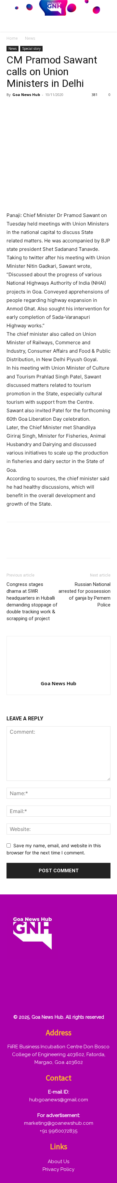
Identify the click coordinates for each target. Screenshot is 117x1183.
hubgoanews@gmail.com (58, 1100)
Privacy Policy (58, 1169)
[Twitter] (27, 109)
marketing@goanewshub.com (58, 1123)
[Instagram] (36, 976)
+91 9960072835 (58, 1131)
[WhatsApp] (57, 109)
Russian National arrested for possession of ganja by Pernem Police (84, 594)
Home (12, 38)
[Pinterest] (42, 109)
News (30, 38)
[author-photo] (58, 674)
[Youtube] (15, 997)
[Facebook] (13, 109)
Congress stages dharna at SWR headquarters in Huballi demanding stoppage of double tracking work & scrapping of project (32, 601)
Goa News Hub (26, 94)
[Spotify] (57, 976)
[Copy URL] (72, 109)
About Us (58, 1161)
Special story (31, 48)
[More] (88, 109)
